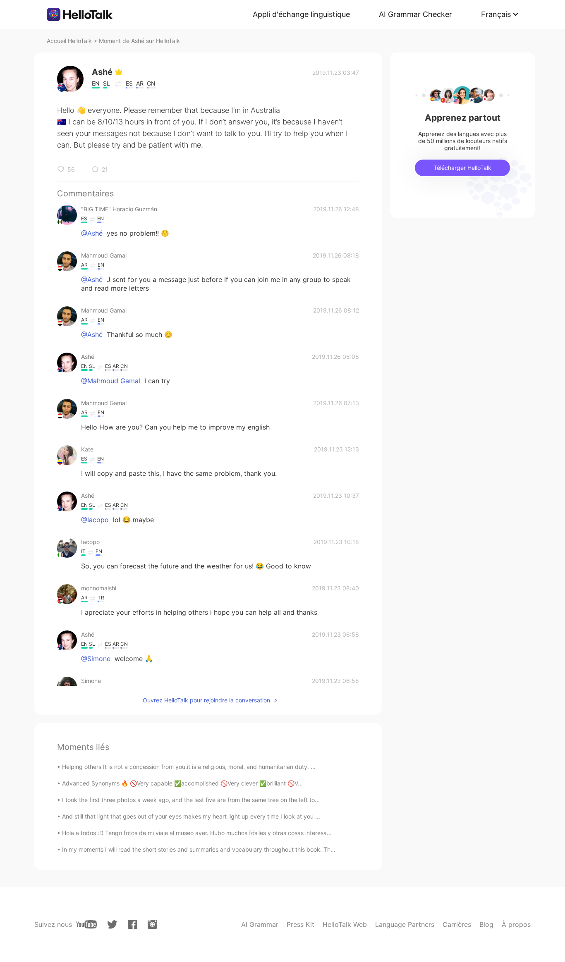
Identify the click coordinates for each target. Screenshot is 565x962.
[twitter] (112, 924)
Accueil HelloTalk (69, 40)
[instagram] (152, 924)
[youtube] (86, 924)
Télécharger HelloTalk (462, 167)
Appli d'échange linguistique (301, 14)
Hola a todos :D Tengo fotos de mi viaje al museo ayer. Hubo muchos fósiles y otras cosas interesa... (197, 832)
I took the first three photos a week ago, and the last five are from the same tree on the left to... (191, 799)
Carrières (457, 924)
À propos (516, 924)
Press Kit (300, 924)
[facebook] (132, 924)
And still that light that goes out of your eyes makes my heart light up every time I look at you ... (191, 816)
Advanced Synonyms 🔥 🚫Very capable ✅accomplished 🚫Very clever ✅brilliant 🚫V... (182, 783)
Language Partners (404, 924)
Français (496, 14)
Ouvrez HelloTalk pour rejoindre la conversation (206, 700)
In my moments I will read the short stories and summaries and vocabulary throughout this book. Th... (198, 849)
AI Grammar (259, 924)
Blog (486, 924)
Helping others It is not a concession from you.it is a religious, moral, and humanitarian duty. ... (189, 766)
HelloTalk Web (345, 924)
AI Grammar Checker (415, 14)
